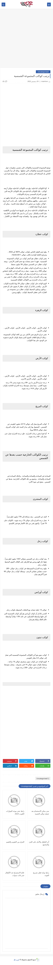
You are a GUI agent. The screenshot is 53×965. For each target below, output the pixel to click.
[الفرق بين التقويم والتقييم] (14, 831)
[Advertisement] (26, 39)
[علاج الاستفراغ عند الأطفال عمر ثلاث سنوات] (14, 862)
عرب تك (16, 960)
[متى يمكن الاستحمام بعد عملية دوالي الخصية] (39, 800)
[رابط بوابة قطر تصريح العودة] (39, 862)
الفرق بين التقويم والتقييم (15, 842)
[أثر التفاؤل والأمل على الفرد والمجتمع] (39, 831)
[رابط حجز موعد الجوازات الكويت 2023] (14, 800)
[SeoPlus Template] (37, 959)
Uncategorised (43, 72)
